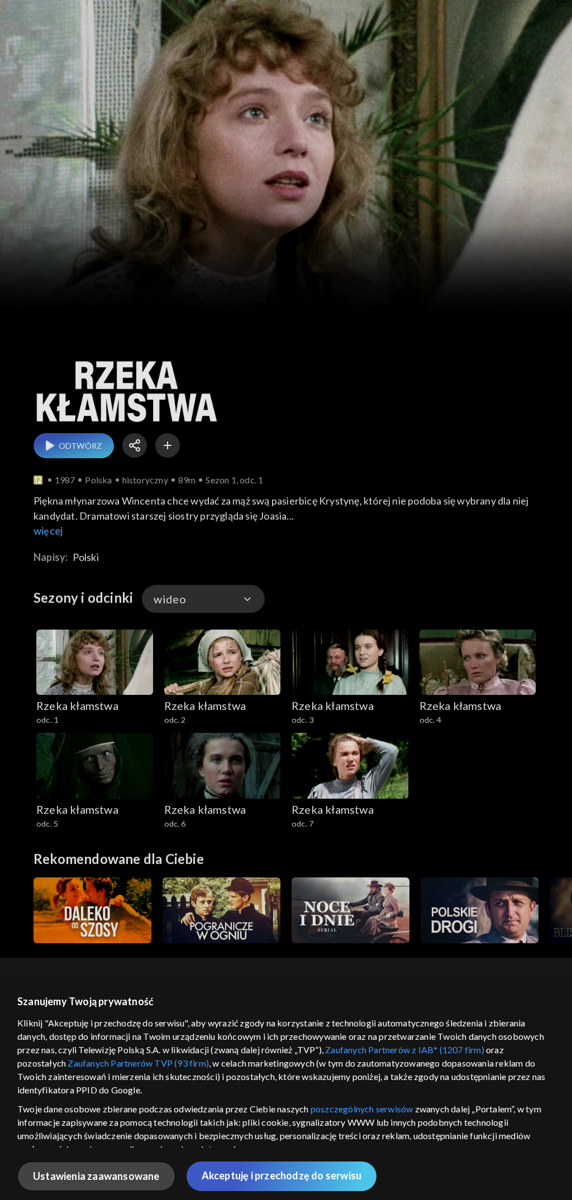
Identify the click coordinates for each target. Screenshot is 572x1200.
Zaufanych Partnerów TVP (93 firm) (138, 1063)
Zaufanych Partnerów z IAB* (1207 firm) (404, 1049)
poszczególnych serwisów (362, 1108)
